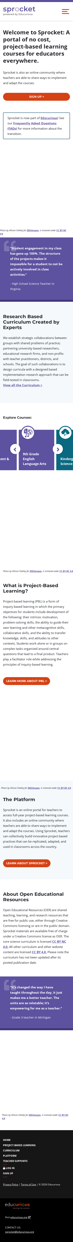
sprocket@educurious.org (19, 1232)
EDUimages (33, 230)
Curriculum (11, 1150)
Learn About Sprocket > (26, 863)
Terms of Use (28, 1184)
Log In (10, 1168)
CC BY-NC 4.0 (66, 571)
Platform (9, 1155)
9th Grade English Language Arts (34, 459)
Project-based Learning (19, 1145)
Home (7, 1140)
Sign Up (8, 1173)
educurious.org (18, 1217)
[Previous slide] (15, 449)
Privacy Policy (10, 1184)
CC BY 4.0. (39, 952)
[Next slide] (58, 449)
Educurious (49, 118)
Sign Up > (36, 96)
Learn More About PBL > (26, 681)
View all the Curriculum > (22, 385)
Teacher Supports (15, 1161)
